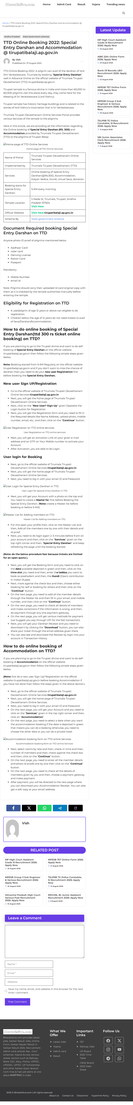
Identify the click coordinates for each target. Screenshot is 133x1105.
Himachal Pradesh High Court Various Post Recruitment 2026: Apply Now (22, 898)
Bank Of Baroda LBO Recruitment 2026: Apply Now (112, 73)
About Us (54, 1095)
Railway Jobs (87, 1046)
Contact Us (67, 1095)
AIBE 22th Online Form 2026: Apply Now (110, 58)
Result (81, 4)
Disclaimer (82, 1095)
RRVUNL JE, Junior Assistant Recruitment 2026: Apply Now (65, 896)
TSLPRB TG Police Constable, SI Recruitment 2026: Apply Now (65, 880)
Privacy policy (119, 1095)
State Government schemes (36, 36)
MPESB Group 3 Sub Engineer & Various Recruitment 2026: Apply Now (22, 880)
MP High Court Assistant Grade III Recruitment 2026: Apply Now (21, 862)
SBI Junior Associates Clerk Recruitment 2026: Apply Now (111, 140)
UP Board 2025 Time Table (85, 1055)
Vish (18, 59)
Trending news (116, 4)
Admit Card (64, 4)
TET (82, 1041)
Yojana (96, 4)
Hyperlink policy (100, 1095)
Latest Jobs (59, 1041)
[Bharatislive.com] (20, 4)
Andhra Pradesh (12, 36)
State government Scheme (47, 218)
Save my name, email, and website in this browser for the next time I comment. (45, 990)
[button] (123, 13)
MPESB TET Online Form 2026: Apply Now (65, 861)
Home (46, 4)
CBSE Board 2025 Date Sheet (87, 1066)
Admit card (59, 1051)
